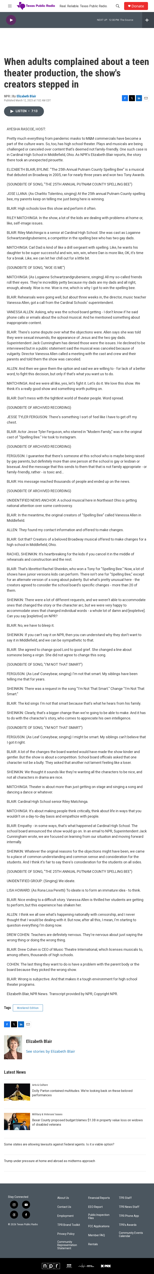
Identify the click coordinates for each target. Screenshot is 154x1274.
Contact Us (64, 1206)
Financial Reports (99, 1197)
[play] (11, 20)
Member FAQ (96, 1235)
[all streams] (148, 20)
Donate (138, 6)
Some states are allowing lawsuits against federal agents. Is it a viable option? (59, 1144)
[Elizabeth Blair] (13, 1047)
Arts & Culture (40, 1084)
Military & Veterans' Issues (47, 1114)
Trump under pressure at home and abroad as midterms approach (49, 1161)
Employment (65, 1215)
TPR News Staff (129, 1206)
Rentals (93, 1244)
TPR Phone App (129, 1215)
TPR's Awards (128, 1224)
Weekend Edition (28, 1008)
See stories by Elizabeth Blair (50, 1051)
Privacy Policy (66, 1233)
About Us (63, 1197)
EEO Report (95, 1206)
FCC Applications (98, 1226)
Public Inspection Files (98, 1216)
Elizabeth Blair (26, 96)
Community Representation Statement (67, 1245)
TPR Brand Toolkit (68, 1224)
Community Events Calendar (131, 1234)
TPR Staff (125, 1197)
